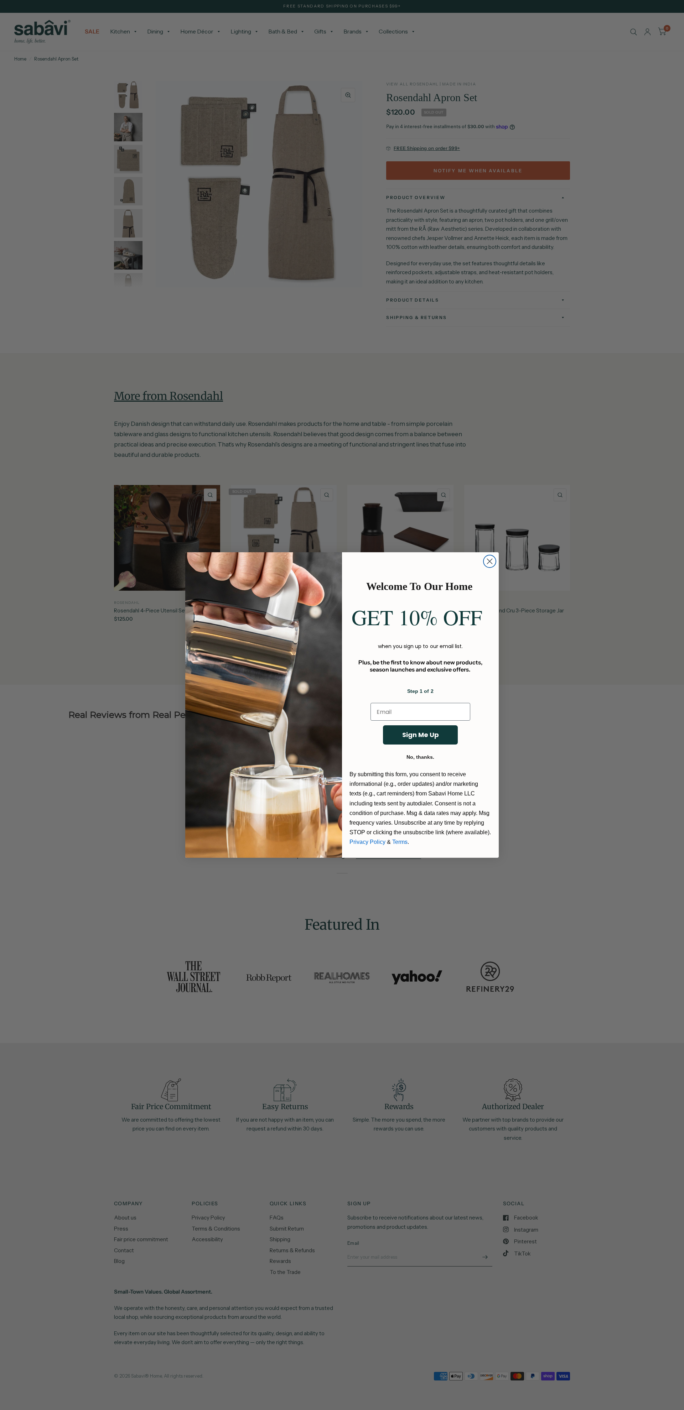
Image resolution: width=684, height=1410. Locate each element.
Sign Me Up (420, 734)
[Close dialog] (489, 561)
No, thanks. (420, 757)
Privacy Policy (367, 842)
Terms (400, 842)
